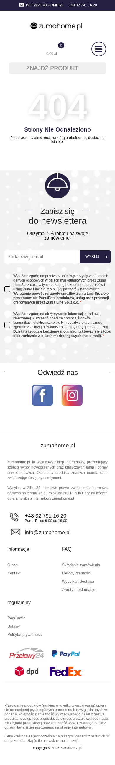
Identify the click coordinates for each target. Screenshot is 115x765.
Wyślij (92, 257)
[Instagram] (72, 395)
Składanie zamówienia (81, 565)
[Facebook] (42, 395)
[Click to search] (98, 68)
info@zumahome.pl (45, 5)
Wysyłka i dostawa (78, 581)
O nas (12, 565)
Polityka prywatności (25, 634)
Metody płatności (76, 573)
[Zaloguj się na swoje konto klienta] (14, 49)
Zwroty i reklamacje (78, 589)
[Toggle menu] (98, 49)
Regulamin (16, 618)
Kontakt (14, 573)
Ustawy (13, 626)
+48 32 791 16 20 (45, 516)
